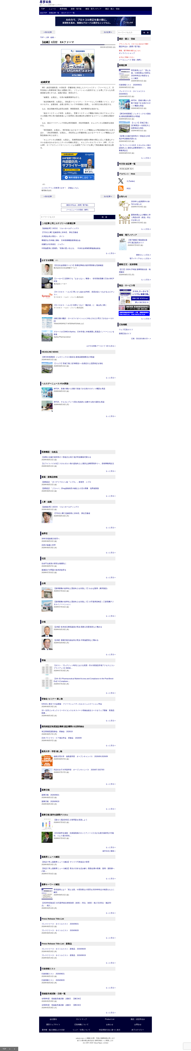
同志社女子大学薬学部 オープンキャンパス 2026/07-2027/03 (79, 770)
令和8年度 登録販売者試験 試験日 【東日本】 (61, 999)
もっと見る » (110, 253)
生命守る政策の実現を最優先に (54, 563)
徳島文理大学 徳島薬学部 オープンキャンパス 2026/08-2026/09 (81, 756)
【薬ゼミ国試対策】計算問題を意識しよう (70, 820)
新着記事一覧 (54, 13)
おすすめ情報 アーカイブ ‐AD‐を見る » (101, 346)
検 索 (104, 217)
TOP (43, 9)
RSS (129, 188)
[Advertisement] (77, 434)
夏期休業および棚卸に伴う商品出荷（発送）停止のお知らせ (141, 217)
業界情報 (63, 9)
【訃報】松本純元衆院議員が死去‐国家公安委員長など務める (78, 627)
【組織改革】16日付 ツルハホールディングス (60, 228)
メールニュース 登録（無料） (130, 60)
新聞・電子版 (76, 9)
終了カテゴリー (138, 1030)
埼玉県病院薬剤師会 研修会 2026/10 (57, 731)
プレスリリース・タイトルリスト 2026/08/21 (60, 924)
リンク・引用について (81, 1030)
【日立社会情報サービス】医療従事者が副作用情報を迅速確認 (78, 265)
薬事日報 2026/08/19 (50, 801)
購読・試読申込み (138, 1019)
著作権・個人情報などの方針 (53, 1030)
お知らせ (109, 1024)
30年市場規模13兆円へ (51, 539)
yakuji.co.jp (80, 1038)
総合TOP (43, 13)
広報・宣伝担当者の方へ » (141, 338)
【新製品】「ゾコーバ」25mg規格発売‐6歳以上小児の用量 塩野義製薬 (70, 488)
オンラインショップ (127, 53)
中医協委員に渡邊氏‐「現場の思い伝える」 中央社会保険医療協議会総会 (71, 248)
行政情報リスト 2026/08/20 (53, 980)
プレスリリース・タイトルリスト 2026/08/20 (60, 930)
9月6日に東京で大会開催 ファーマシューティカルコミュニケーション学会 (72, 704)
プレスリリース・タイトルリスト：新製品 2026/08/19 (64, 955)
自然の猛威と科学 (49, 545)
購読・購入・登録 (112, 9)
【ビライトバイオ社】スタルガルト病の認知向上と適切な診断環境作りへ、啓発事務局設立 (78, 463)
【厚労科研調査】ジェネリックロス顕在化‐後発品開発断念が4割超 (68, 357)
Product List (109, 1019)
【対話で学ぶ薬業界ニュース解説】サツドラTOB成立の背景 (65, 862)
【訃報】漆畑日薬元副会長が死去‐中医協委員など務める (76, 640)
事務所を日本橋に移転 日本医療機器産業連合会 (61, 240)
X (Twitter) (131, 181)
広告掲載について (81, 1024)
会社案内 (53, 1019)
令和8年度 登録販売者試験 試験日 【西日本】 (61, 1005)
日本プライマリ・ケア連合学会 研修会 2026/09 (62, 738)
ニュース (52, 9)
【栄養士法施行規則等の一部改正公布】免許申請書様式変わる (66, 457)
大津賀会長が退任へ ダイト (53, 236)
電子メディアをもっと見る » (140, 258)
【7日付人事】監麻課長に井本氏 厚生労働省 (60, 232)
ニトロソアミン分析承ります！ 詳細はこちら (60, 188)
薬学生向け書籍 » (108, 851)
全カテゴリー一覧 (68, 13)
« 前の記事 (48, 32)
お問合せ (137, 1024)
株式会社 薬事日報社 (95, 1040)
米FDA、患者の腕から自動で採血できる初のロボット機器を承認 (79, 389)
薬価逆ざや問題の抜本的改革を (54, 570)
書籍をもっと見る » (143, 255)
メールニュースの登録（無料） (77, 210)
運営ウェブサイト (53, 1024)
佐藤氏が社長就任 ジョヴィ (53, 244)
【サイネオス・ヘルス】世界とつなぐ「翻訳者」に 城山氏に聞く (80, 305)
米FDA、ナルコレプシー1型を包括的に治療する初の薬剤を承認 (79, 402)
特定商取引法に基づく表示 (109, 1030)
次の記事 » (108, 32)
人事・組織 (50, 37)
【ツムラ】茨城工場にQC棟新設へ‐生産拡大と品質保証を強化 (78, 363)
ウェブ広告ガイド (126, 329)
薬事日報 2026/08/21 (50, 795)
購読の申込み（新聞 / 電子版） (77, 205)
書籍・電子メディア (93, 9)
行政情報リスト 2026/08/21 (53, 974)
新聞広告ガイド (125, 333)
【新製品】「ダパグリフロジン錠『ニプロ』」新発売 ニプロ (66, 482)
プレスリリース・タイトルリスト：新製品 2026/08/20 (64, 949)
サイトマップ (81, 1019)
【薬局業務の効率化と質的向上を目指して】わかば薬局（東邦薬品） (81, 588)
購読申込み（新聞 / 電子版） (130, 46)
